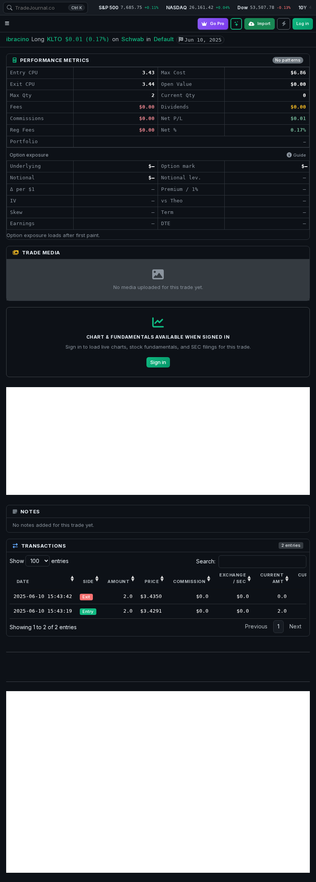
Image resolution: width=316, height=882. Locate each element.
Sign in (158, 362)
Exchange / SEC (232, 578)
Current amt (272, 578)
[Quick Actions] (283, 24)
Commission (189, 581)
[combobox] (45, 7)
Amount (118, 581)
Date (23, 581)
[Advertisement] (158, 441)
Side (88, 581)
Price (152, 581)
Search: (205, 561)
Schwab (132, 39)
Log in (302, 23)
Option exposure (29, 155)
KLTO (54, 39)
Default (164, 39)
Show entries (39, 561)
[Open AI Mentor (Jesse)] (236, 24)
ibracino (17, 39)
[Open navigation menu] (7, 23)
